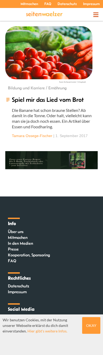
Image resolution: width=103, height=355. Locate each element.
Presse (13, 249)
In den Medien (20, 243)
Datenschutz (67, 4)
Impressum (91, 4)
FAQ (47, 4)
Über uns (16, 231)
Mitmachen (29, 4)
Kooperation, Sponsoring (29, 255)
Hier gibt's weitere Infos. (47, 331)
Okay (91, 325)
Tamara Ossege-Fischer (32, 136)
